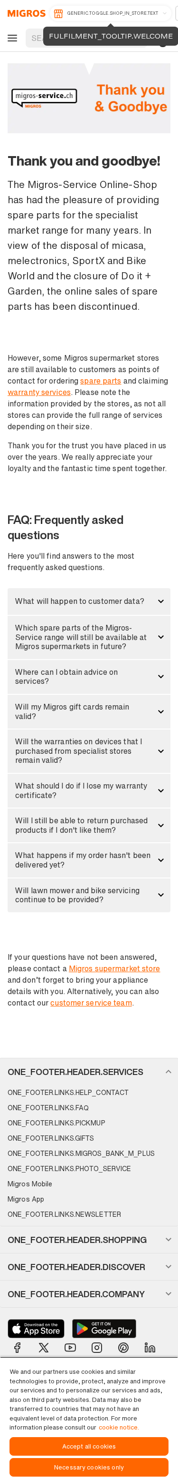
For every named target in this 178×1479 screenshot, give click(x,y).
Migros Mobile (30, 1184)
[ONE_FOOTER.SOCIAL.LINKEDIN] (150, 1347)
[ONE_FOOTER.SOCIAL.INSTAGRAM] (96, 1347)
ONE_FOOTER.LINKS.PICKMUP (56, 1123)
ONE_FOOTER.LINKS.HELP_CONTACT (68, 1092)
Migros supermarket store (114, 968)
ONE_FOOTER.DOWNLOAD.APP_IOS (36, 1328)
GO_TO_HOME (25, 13)
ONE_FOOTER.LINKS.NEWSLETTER (64, 1214)
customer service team (90, 1002)
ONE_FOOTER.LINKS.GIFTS (51, 1138)
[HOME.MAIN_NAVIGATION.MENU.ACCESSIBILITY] (11, 38)
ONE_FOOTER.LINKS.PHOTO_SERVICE (69, 1168)
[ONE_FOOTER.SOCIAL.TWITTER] (43, 1347)
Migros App (26, 1199)
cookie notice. (119, 1427)
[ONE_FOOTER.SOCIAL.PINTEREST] (123, 1347)
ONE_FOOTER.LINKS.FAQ (48, 1108)
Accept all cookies (89, 1446)
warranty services (39, 392)
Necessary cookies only (89, 1467)
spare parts (100, 380)
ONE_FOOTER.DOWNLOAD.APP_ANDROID (104, 1328)
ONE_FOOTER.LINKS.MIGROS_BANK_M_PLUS (81, 1153)
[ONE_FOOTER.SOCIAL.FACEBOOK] (17, 1347)
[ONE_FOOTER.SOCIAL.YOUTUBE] (70, 1347)
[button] (89, 601)
